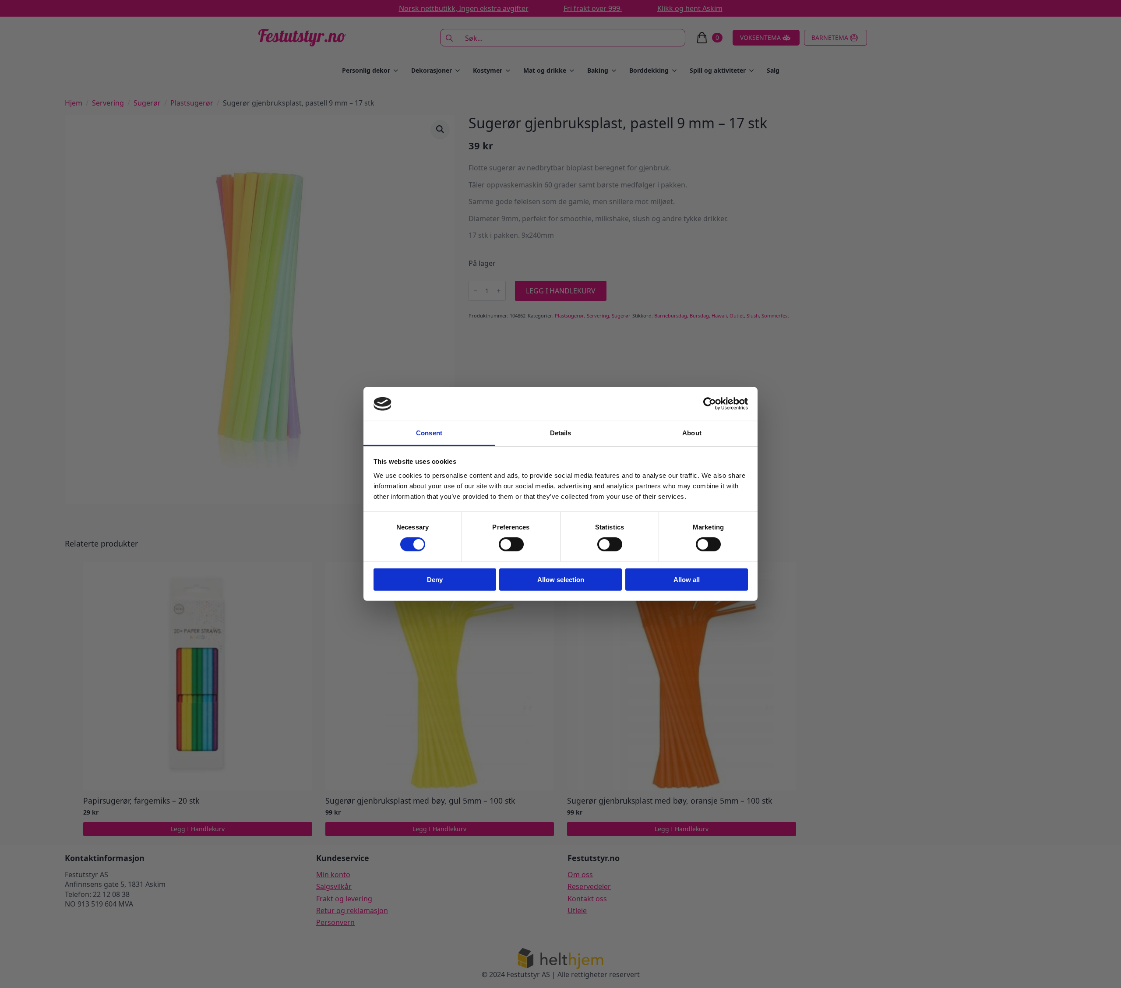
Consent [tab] (429, 433)
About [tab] (692, 433)
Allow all (686, 579)
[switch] (511, 544)
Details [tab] (560, 433)
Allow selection (560, 579)
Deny (435, 579)
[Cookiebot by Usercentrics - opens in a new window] (709, 403)
